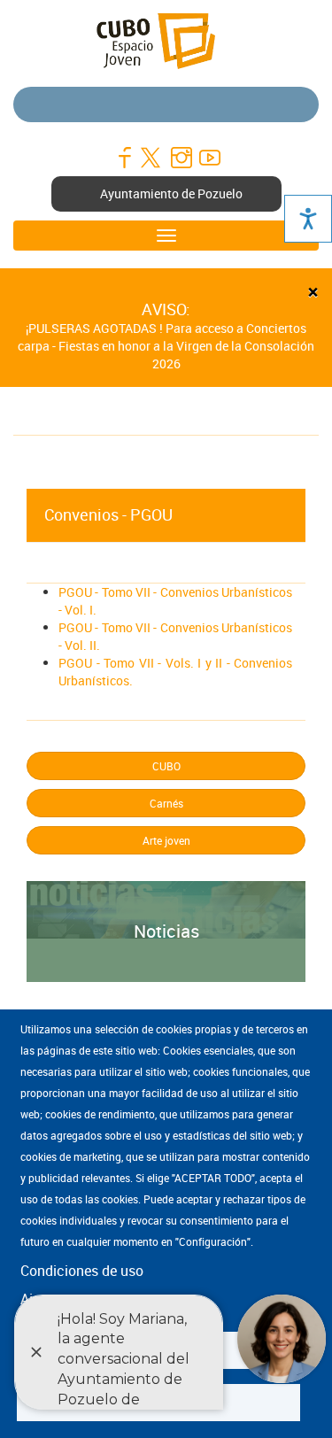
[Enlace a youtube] (209, 157)
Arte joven (166, 840)
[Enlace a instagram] (180, 157)
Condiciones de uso (81, 1270)
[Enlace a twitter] (152, 157)
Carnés (166, 803)
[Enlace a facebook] (124, 157)
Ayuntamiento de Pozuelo (171, 193)
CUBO (166, 766)
